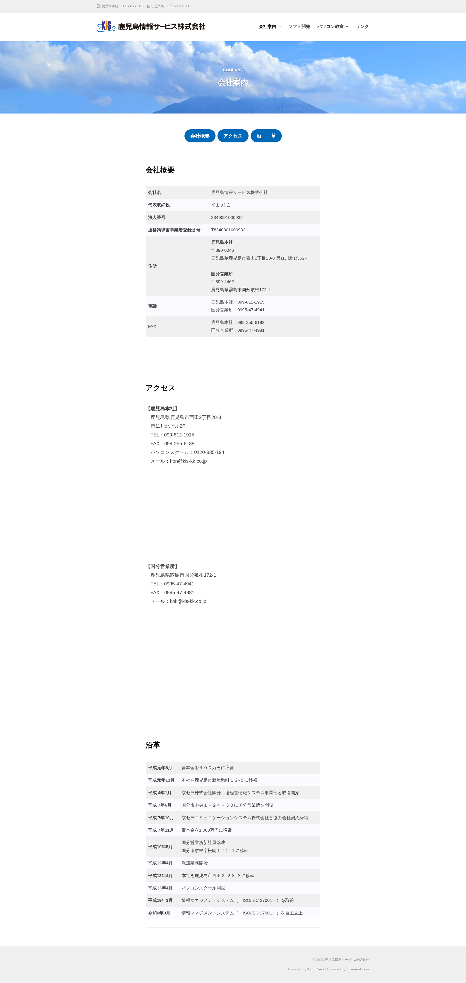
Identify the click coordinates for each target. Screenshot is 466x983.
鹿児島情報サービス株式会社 (347, 960)
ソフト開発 (299, 26)
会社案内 (267, 26)
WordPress (315, 969)
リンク (362, 26)
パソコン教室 (330, 26)
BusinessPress (357, 969)
